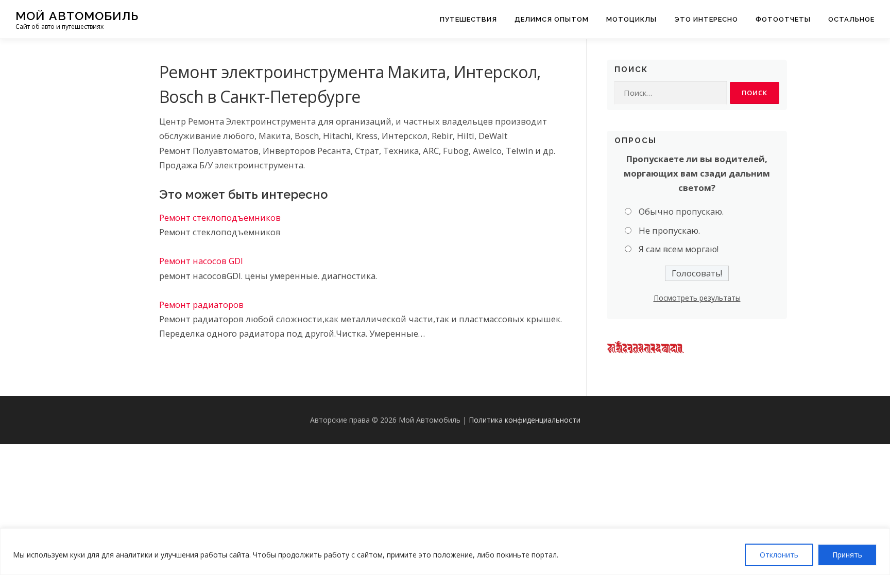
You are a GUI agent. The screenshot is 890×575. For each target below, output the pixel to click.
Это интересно (706, 19)
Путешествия (468, 19)
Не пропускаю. (669, 230)
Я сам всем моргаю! (678, 249)
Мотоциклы (631, 19)
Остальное (851, 19)
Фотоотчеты (783, 19)
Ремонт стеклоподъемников (220, 217)
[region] (445, 551)
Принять (847, 555)
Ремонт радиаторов (201, 304)
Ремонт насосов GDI (201, 261)
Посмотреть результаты (697, 298)
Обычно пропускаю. (681, 211)
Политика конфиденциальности (524, 420)
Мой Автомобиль (77, 16)
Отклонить (779, 555)
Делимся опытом (552, 19)
